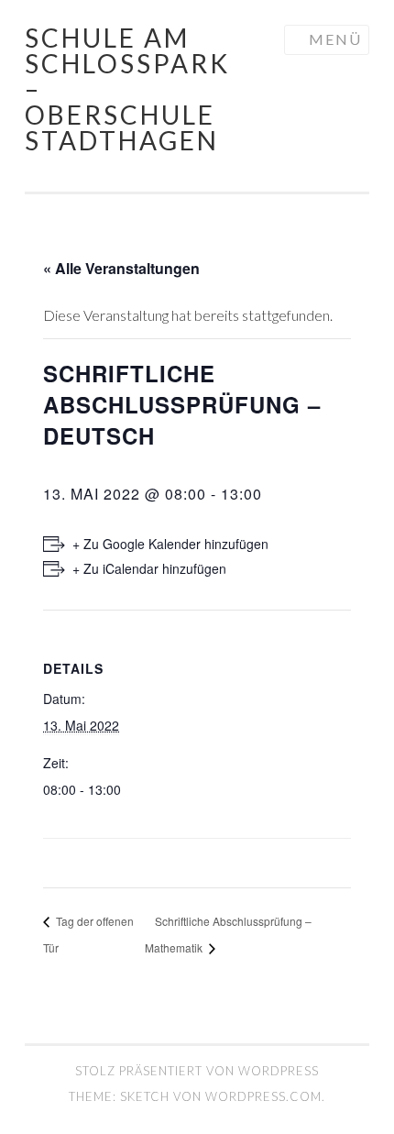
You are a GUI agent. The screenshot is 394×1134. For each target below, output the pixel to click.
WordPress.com (263, 1096)
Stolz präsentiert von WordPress (197, 1070)
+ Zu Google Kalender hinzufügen (170, 543)
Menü (335, 39)
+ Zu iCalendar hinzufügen (149, 568)
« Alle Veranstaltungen (121, 268)
